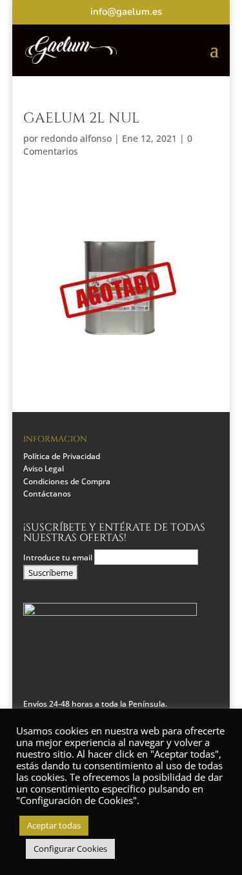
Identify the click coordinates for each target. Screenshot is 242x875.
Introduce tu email (58, 557)
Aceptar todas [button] (54, 825)
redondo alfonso (76, 138)
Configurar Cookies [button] (70, 848)
